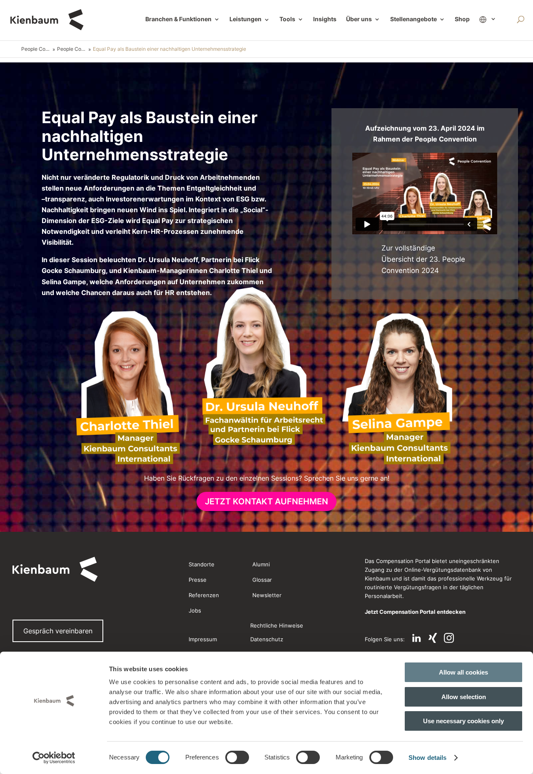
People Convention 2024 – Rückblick (72, 49)
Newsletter (266, 595)
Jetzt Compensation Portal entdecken (415, 611)
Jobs (195, 610)
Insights (324, 19)
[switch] (237, 757)
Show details (427, 757)
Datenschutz (266, 639)
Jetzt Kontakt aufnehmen (266, 501)
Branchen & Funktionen (178, 19)
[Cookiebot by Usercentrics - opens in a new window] (53, 758)
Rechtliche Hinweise (276, 625)
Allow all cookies (463, 672)
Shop (462, 19)
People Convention (36, 49)
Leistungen (249, 19)
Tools (287, 19)
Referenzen (204, 595)
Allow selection (463, 696)
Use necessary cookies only (463, 720)
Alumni (261, 564)
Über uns (359, 19)
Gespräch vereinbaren (57, 631)
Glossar (262, 579)
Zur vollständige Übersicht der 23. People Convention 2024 (423, 259)
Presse (198, 579)
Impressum (203, 639)
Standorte (201, 564)
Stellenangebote (413, 19)
